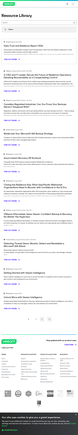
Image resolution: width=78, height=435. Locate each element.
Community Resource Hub (28, 376)
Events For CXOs (65, 363)
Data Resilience (45, 363)
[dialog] (39, 424)
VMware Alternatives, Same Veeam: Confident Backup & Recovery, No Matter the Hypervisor (38, 215)
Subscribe (69, 344)
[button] (39, 430)
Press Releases (5, 372)
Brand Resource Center (8, 375)
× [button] (76, 414)
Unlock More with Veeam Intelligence (23, 297)
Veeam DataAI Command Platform (47, 360)
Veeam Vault (44, 371)
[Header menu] (73, 4)
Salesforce (43, 376)
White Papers (64, 368)
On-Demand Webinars (66, 371)
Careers (3, 364)
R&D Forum (24, 379)
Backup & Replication (46, 382)
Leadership (4, 361)
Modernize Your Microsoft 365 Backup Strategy (28, 134)
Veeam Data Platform (46, 366)
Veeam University (26, 369)
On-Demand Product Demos (68, 376)
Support (23, 359)
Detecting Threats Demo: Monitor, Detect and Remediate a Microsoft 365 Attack (34, 245)
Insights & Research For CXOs (67, 360)
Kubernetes (43, 379)
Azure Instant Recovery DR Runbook (22, 158)
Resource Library (65, 366)
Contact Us (4, 369)
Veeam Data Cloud (45, 368)
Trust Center (5, 377)
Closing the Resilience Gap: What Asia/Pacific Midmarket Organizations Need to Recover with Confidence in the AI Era (35, 186)
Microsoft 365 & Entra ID (47, 374)
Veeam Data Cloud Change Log (29, 373)
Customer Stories (65, 374)
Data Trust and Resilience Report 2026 (23, 46)
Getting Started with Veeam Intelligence (24, 273)
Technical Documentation (28, 361)
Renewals (24, 367)
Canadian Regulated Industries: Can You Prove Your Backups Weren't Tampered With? (35, 105)
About (3, 359)
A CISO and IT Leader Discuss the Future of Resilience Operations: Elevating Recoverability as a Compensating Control (37, 76)
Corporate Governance (8, 367)
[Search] (67, 4)
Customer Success (26, 364)
